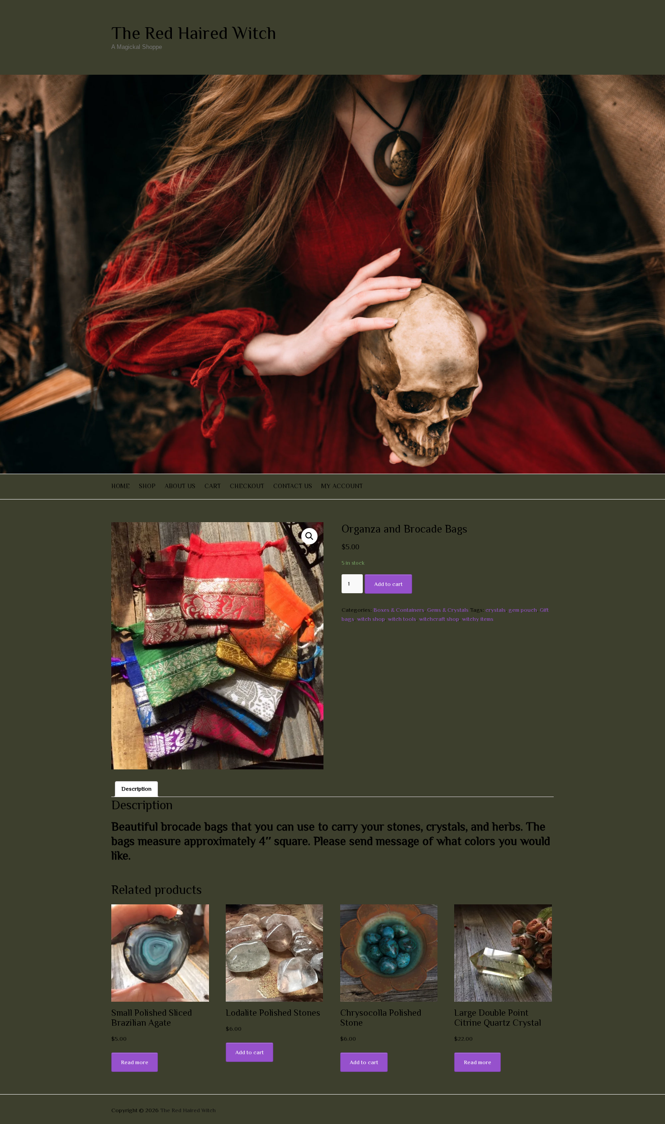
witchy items (478, 618)
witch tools (402, 618)
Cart (212, 486)
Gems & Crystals (448, 609)
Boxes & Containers (398, 609)
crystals (495, 609)
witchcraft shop (439, 618)
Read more (134, 1062)
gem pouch (522, 609)
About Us (180, 486)
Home (120, 486)
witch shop (371, 618)
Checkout (247, 486)
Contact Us (292, 486)
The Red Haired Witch (193, 33)
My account (342, 486)
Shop (147, 486)
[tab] (136, 789)
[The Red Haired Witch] (332, 79)
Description (136, 788)
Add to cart (388, 584)
